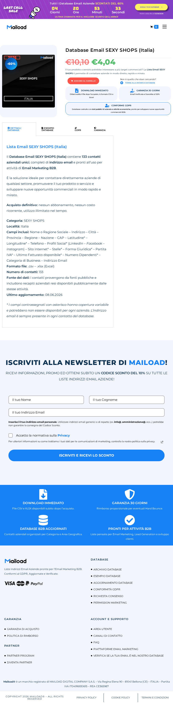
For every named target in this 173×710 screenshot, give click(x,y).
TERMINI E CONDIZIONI (155, 697)
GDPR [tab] (78, 130)
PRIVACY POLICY (86, 697)
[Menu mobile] (163, 26)
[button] (83, 81)
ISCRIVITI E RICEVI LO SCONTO (86, 455)
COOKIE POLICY (120, 697)
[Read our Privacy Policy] (162, 442)
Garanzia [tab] (99, 130)
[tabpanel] (57, 232)
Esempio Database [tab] (48, 129)
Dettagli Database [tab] (14, 129)
